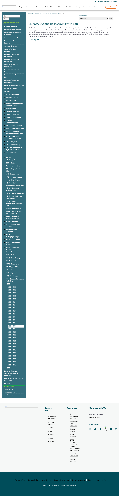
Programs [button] (22, 7)
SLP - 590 (12, 362)
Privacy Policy (33, 480)
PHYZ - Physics (11, 261)
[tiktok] (95, 429)
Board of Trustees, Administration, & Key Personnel (11, 373)
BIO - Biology (11, 100)
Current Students (51, 423)
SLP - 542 (12, 335)
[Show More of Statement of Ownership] (3, 29)
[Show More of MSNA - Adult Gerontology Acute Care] (4, 182)
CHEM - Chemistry (13, 114)
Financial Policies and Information (11, 71)
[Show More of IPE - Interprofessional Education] (4, 168)
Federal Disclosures (61, 480)
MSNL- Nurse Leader (14, 208)
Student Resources (74, 455)
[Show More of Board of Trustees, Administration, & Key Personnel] (3, 370)
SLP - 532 (11, 320)
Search (6, 19)
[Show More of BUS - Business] (4, 108)
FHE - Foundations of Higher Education (14, 149)
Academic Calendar (10, 46)
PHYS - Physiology (13, 258)
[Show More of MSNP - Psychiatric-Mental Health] (4, 211)
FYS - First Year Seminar (11, 154)
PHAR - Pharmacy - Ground (13, 244)
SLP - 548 (12, 344)
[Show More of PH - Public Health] (4, 239)
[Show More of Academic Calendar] (3, 45)
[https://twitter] (116, 429)
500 (8, 284)
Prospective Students (52, 418)
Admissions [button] (35, 7)
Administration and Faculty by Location (13, 379)
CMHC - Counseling (13, 117)
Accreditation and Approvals (14, 38)
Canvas (51, 434)
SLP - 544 (12, 338)
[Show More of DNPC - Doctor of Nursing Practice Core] (4, 131)
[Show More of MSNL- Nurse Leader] (4, 208)
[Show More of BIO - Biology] (4, 100)
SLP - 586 (12, 356)
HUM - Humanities (13, 166)
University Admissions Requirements (11, 55)
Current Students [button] (94, 7)
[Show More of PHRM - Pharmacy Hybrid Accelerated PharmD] (4, 247)
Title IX (90, 480)
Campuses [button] (79, 7)
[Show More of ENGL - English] (4, 141)
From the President (10, 26)
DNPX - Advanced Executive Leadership (14, 138)
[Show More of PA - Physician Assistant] (4, 229)
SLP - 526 (12, 311)
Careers (51, 438)
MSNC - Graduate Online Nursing (12, 189)
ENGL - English (11, 142)
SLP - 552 (12, 350)
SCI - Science (11, 270)
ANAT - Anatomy (12, 97)
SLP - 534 (12, 323)
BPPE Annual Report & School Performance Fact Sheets (75, 445)
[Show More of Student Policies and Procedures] (3, 64)
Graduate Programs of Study (14, 85)
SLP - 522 (11, 305)
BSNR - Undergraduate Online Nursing (14, 104)
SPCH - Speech (11, 273)
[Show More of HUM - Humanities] (4, 165)
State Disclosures (78, 480)
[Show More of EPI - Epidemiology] (4, 144)
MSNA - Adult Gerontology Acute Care (15, 184)
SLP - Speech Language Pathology (15, 280)
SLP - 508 (12, 299)
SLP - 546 (12, 341)
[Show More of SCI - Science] (4, 269)
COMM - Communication (12, 121)
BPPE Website (73, 435)
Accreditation (101, 480)
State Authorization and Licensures (12, 34)
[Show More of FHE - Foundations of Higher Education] (4, 147)
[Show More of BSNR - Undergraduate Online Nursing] (4, 103)
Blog (50, 431)
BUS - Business (11, 108)
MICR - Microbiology (13, 180)
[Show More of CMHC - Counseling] (4, 117)
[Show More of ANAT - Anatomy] (4, 97)
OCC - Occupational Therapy (13, 225)
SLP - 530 (12, 317)
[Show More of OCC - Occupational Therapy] (4, 224)
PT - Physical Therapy (14, 267)
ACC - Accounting (12, 94)
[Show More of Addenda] (3, 383)
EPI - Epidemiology (13, 145)
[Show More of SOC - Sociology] (4, 275)
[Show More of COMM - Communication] (4, 120)
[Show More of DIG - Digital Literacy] (4, 125)
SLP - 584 (12, 353)
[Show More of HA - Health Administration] (4, 157)
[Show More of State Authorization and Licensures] (3, 32)
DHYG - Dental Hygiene (15, 129)
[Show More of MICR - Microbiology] (4, 179)
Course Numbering (10, 88)
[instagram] (90, 429)
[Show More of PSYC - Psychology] (4, 263)
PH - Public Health (13, 240)
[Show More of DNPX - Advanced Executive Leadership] (4, 136)
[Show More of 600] (6, 367)
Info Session (111, 6)
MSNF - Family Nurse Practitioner (14, 197)
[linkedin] (105, 429)
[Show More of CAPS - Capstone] (4, 111)
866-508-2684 (111, 1)
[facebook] (100, 429)
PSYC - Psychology (13, 264)
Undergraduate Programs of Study (13, 76)
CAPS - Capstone (12, 111)
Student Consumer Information (74, 416)
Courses (7, 91)
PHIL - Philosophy (13, 255)
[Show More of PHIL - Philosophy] (4, 254)
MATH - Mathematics (14, 177)
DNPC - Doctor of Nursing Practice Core (14, 133)
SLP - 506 (12, 296)
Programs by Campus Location (11, 42)
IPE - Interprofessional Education (14, 170)
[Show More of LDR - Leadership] (4, 173)
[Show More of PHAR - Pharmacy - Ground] (4, 242)
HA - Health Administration (11, 159)
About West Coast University (10, 50)
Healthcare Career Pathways (74, 424)
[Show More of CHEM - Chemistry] (4, 114)
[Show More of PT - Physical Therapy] (4, 266)
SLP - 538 (12, 329)
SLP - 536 (12, 326)
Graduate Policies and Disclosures (11, 81)
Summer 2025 (31, 13)
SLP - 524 (12, 308)
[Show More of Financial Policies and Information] (3, 69)
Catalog (100, 1)
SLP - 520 (12, 302)
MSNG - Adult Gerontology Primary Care (14, 203)
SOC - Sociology (12, 276)
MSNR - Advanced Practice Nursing (13, 217)
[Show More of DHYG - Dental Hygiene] (4, 128)
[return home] (9, 7)
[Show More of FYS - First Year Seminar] (4, 152)
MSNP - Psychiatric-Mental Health (13, 212)
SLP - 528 (12, 314)
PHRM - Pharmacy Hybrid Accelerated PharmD (13, 250)
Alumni (51, 428)
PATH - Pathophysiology (12, 236)
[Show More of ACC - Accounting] (4, 94)
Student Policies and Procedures (11, 66)
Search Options (21, 16)
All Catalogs (9, 395)
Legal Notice (46, 480)
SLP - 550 (12, 347)
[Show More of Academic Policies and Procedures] (3, 59)
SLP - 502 (12, 290)
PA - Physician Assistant (11, 230)
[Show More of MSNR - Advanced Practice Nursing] (4, 216)
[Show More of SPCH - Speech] (4, 272)
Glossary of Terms (74, 430)
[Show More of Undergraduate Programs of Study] (3, 74)
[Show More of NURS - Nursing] (4, 221)
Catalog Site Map (10, 392)
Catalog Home (9, 389)
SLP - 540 (12, 332)
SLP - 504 (12, 293)
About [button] (68, 7)
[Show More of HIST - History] (4, 162)
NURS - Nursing (12, 221)
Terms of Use (20, 480)
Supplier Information (74, 460)
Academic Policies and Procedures (11, 60)
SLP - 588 (12, 359)
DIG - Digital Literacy (14, 125)
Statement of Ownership (12, 29)
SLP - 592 (12, 365)
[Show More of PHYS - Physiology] (4, 257)
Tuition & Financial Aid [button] (52, 7)
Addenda (7, 383)
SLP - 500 (12, 287)
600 (8, 368)
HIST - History (11, 163)
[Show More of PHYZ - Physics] (4, 260)
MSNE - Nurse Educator (15, 193)
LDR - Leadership (12, 174)
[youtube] (111, 429)
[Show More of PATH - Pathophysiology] (4, 234)
